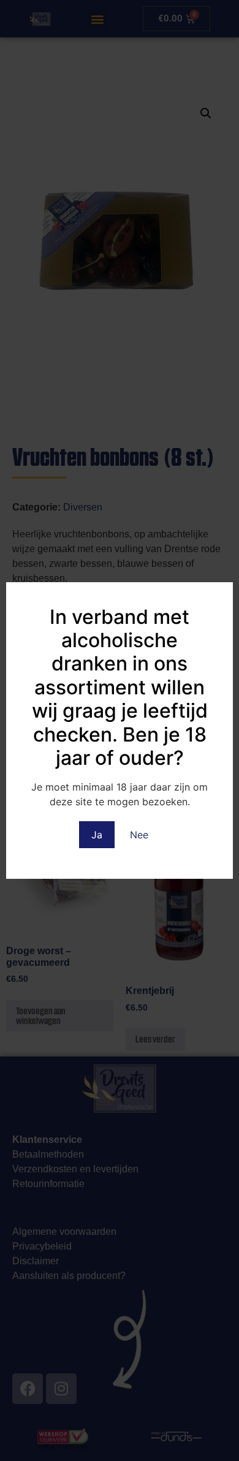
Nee (139, 835)
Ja (96, 835)
